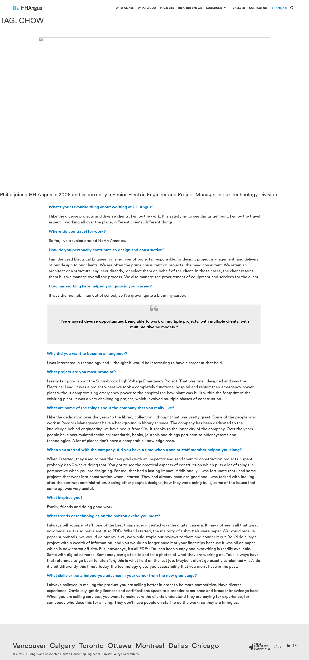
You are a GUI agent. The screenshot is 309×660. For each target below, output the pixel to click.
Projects (167, 8)
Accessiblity (131, 654)
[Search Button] (292, 7)
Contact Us (258, 8)
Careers (238, 8)
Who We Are (125, 8)
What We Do (147, 8)
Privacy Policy (111, 654)
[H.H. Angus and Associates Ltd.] (27, 8)
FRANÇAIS (279, 8)
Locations (214, 8)
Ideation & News (190, 8)
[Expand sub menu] (225, 8)
